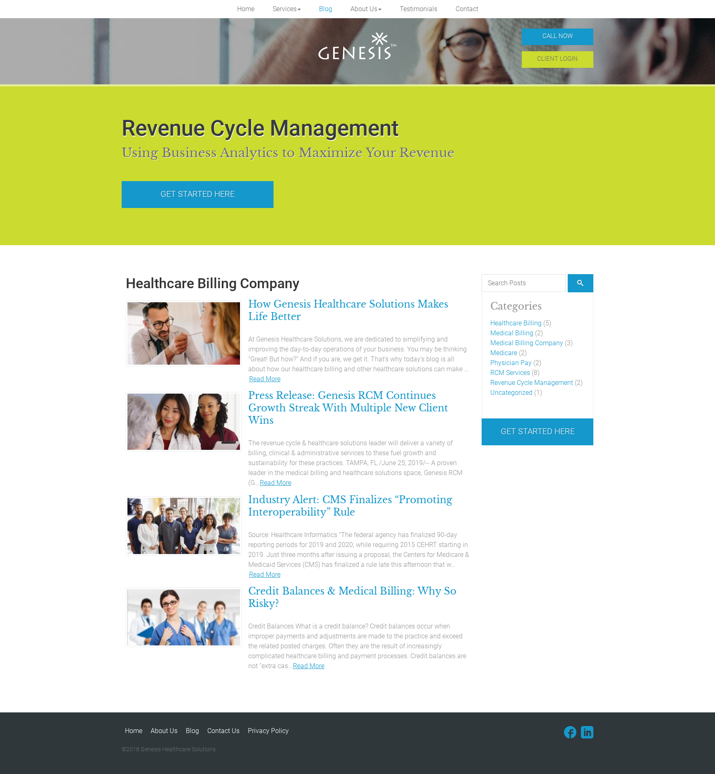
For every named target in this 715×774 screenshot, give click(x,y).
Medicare (503, 353)
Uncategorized (511, 393)
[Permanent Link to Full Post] (184, 333)
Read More (265, 379)
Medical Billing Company (526, 343)
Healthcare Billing (516, 323)
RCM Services (510, 373)
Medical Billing (511, 333)
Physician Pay (511, 363)
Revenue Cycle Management (531, 383)
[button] (286, 9)
